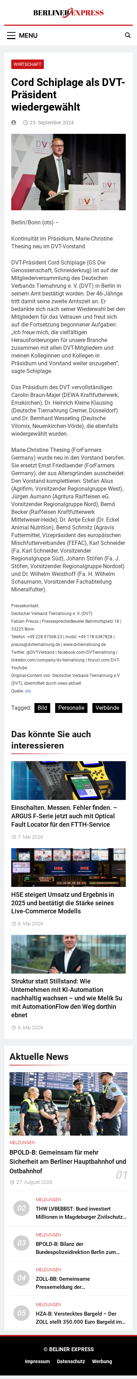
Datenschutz (71, 1362)
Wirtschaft (27, 64)
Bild (42, 707)
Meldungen (22, 1142)
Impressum (37, 1362)
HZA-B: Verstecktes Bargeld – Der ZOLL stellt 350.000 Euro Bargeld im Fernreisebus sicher (79, 1322)
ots (28, 691)
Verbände (107, 707)
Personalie (71, 707)
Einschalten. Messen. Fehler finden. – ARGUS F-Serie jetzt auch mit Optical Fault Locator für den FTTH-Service (64, 816)
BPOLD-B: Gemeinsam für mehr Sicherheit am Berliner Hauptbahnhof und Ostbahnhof (67, 1162)
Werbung (102, 1362)
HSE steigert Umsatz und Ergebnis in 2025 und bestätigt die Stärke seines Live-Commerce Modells (62, 903)
